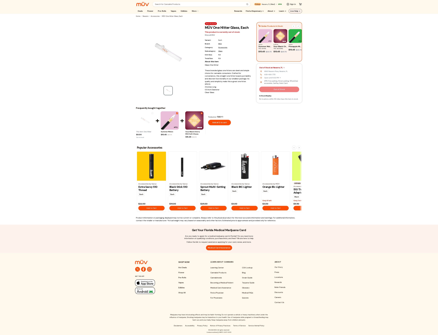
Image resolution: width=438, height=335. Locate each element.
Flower (150, 11)
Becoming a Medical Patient (221, 283)
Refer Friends (280, 287)
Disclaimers (178, 326)
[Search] (247, 4)
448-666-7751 (269, 74)
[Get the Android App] (152, 290)
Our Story (279, 267)
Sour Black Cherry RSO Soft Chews (192, 133)
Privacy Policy (202, 326)
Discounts (279, 292)
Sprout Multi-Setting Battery (213, 188)
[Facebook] (143, 269)
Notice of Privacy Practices (220, 326)
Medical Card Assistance (219, 248)
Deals (140, 11)
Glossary (245, 288)
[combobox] (200, 4)
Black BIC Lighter (241, 187)
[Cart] (300, 4)
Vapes (173, 11)
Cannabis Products (218, 272)
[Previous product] (294, 148)
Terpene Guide (248, 283)
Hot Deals (182, 267)
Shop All (182, 292)
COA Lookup (247, 267)
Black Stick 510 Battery (178, 188)
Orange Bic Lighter (273, 187)
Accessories (155, 16)
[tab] (168, 90)
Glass (220, 51)
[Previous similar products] (293, 26)
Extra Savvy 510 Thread (147, 188)
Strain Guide (247, 277)
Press (277, 272)
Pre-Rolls (162, 11)
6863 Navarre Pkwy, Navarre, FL (276, 71)
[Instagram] (149, 269)
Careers (278, 297)
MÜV (220, 44)
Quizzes (245, 298)
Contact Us (279, 302)
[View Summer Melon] (170, 120)
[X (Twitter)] (137, 269)
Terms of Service (239, 326)
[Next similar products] (298, 26)
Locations (279, 277)
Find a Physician (217, 293)
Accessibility (189, 326)
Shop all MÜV (210, 35)
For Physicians (216, 298)
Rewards (238, 11)
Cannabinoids (216, 277)
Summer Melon (167, 132)
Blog (244, 272)
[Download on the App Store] (152, 282)
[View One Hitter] (145, 120)
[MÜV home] (143, 4)
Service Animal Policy (256, 326)
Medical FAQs (247, 293)
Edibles (184, 11)
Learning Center (217, 267)
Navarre (145, 16)
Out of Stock (279, 89)
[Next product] (299, 148)
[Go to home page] (152, 262)
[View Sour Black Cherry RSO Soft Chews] (194, 120)
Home (138, 16)
